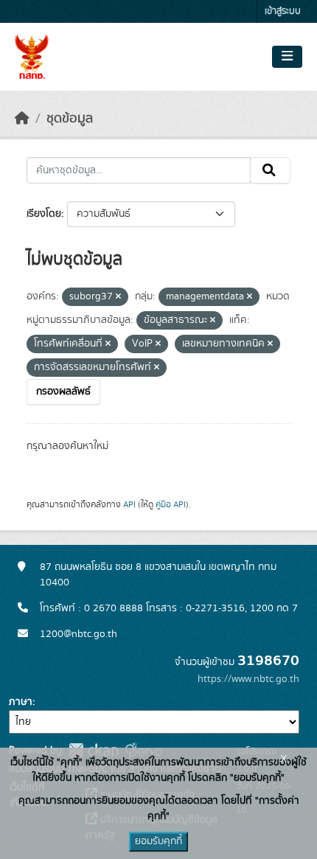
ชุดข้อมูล (69, 118)
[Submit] (270, 170)
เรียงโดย (44, 213)
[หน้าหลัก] (22, 118)
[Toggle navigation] (287, 57)
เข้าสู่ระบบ (283, 11)
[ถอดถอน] (118, 297)
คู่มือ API (171, 504)
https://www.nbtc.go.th (248, 679)
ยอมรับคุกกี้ (158, 841)
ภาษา (20, 702)
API (129, 504)
